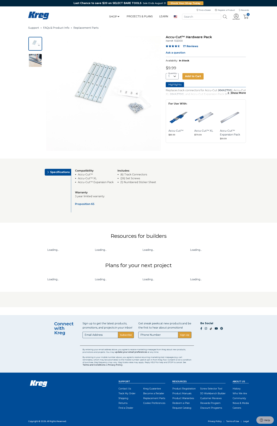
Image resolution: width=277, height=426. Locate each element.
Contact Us (124, 388)
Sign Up (184, 334)
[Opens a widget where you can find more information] (265, 420)
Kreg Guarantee (152, 388)
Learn (163, 16)
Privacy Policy (115, 365)
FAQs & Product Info (56, 27)
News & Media (241, 403)
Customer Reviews (211, 398)
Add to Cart (193, 76)
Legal (246, 421)
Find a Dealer (125, 407)
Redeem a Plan (181, 403)
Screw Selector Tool (211, 388)
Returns (122, 403)
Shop (113, 16)
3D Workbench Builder (213, 393)
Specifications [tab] (60, 172)
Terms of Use (232, 421)
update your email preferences (131, 352)
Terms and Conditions (94, 365)
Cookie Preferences (154, 403)
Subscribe (126, 334)
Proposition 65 (84, 204)
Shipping (123, 398)
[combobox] (201, 16)
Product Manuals (181, 393)
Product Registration (184, 388)
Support (33, 27)
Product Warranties (183, 398)
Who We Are (240, 393)
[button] (236, 17)
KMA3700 (176, 94)
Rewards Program (210, 403)
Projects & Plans (140, 16)
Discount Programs (211, 407)
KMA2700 (225, 90)
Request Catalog (181, 407)
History (237, 388)
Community (239, 398)
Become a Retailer (153, 393)
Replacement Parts (85, 27)
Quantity (172, 73)
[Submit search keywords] (225, 17)
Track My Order (126, 393)
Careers (237, 407)
